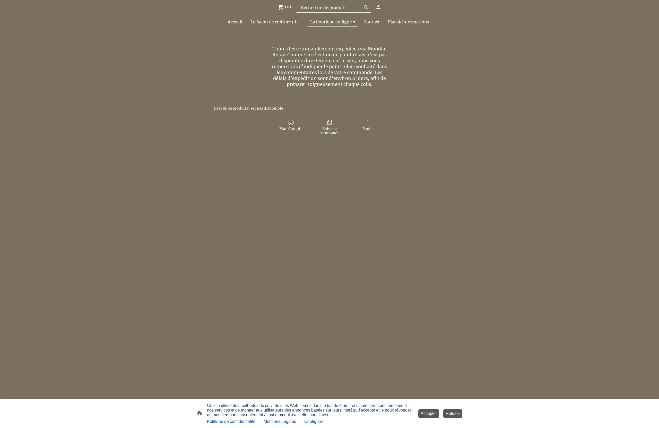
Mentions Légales (280, 421)
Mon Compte (290, 128)
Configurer (314, 421)
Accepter (429, 413)
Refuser (453, 413)
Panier (368, 128)
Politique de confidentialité (231, 421)
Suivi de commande (329, 130)
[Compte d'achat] (378, 7)
